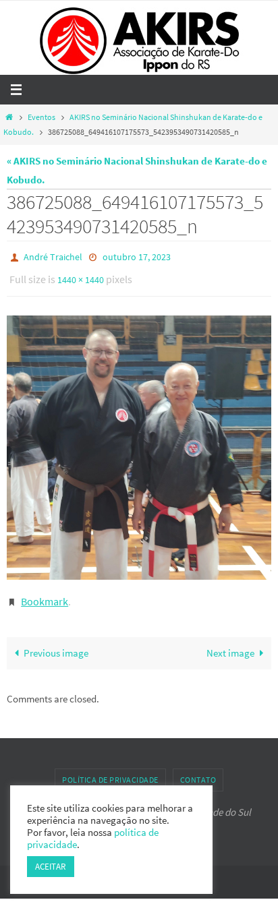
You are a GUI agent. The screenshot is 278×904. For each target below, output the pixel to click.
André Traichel (53, 256)
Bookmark (44, 593)
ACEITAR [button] (50, 866)
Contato (198, 770)
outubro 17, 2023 (137, 256)
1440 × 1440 (80, 276)
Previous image (56, 643)
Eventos (41, 117)
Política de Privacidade (110, 770)
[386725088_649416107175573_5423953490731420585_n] (139, 441)
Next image (230, 643)
